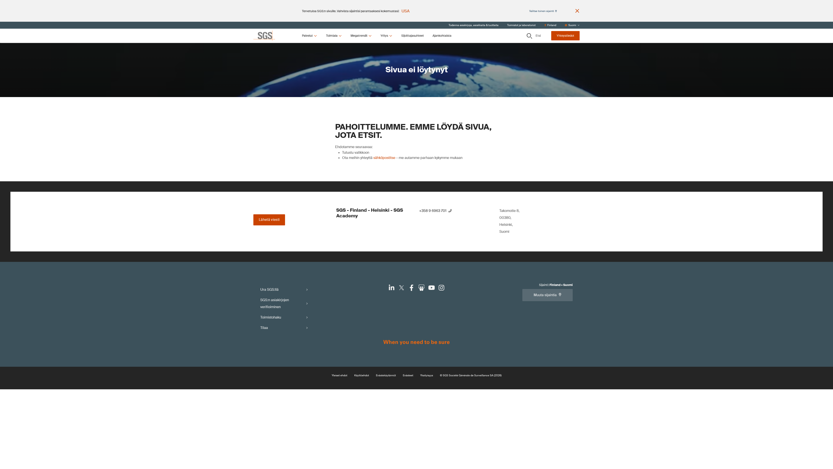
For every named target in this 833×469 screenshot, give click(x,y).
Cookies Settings (369, 76)
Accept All (467, 76)
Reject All (435, 76)
